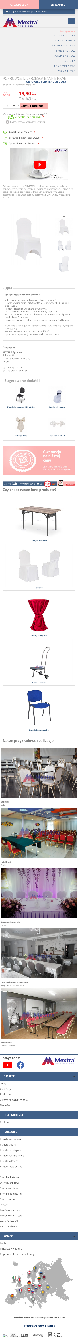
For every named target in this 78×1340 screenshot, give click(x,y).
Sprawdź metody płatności (23, 143)
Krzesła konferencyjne (12, 1155)
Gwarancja (5, 1089)
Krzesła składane (9, 1161)
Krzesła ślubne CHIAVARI (62, 45)
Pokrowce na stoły (10, 1210)
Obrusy (4, 1204)
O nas (3, 1083)
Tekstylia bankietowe (63, 56)
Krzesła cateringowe (11, 1150)
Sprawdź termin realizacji (28, 117)
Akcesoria (70, 61)
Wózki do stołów (8, 1226)
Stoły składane (8, 1199)
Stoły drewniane (9, 1188)
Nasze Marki (6, 1105)
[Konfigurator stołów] (66, 483)
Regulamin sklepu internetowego (17, 1254)
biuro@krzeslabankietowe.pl (21, 11)
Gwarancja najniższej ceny (14, 1100)
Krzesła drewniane (65, 40)
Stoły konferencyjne (11, 1193)
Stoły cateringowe (9, 1183)
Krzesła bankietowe (64, 35)
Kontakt (4, 1243)
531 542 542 (43, 11)
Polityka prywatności (11, 1248)
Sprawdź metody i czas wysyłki (25, 137)
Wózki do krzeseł (9, 1221)
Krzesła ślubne (8, 1144)
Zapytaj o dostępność (32, 105)
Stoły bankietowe (65, 50)
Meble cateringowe (64, 66)
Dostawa (5, 1122)
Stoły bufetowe (66, 71)
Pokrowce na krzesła (11, 1215)
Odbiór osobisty (21, 132)
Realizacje (5, 1094)
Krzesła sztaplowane (11, 1166)
